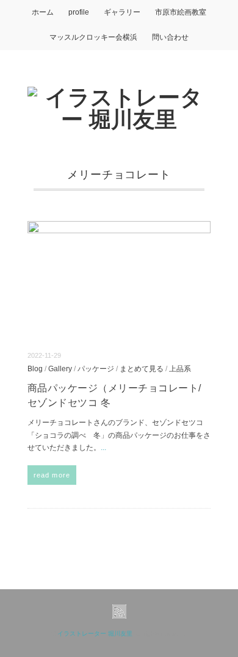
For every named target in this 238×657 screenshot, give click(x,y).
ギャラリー (122, 12)
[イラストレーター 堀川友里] (119, 97)
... (103, 447)
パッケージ (96, 368)
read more (52, 475)
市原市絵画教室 (180, 12)
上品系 (180, 368)
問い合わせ (170, 37)
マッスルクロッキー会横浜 (93, 37)
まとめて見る (142, 368)
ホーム (43, 12)
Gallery (60, 368)
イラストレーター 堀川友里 (94, 633)
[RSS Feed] (119, 611)
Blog (35, 368)
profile (78, 12)
